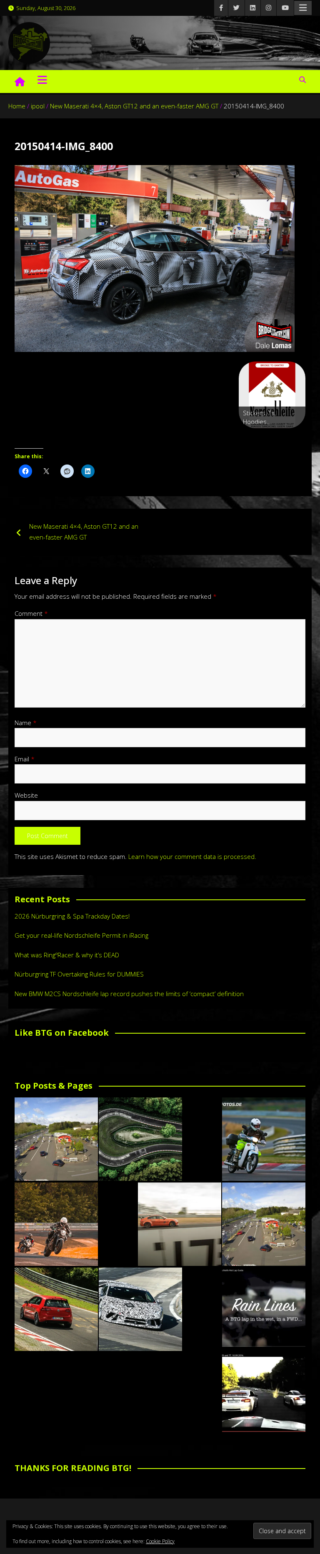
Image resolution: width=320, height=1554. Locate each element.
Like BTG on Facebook (62, 1032)
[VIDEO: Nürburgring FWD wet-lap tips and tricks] (263, 1309)
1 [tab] (253, 437)
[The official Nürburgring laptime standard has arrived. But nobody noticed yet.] (179, 1224)
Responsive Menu (303, 8)
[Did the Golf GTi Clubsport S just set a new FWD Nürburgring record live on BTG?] (56, 1309)
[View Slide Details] (272, 395)
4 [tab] (282, 437)
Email (25, 759)
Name (26, 722)
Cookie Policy (160, 1541)
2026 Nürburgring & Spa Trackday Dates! (72, 916)
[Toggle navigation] (42, 79)
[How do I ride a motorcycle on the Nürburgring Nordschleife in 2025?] (56, 1224)
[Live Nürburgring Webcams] (56, 1139)
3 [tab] (272, 437)
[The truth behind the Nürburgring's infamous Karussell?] (140, 1139)
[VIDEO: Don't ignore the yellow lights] (263, 1394)
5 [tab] (291, 437)
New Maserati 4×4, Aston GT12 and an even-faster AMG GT (83, 531)
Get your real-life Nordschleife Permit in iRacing (81, 935)
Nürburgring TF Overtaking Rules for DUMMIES (79, 974)
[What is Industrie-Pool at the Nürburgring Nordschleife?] (140, 1309)
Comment (31, 613)
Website (26, 795)
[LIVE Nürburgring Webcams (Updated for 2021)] (263, 1224)
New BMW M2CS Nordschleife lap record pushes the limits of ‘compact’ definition (129, 993)
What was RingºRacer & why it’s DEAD (67, 955)
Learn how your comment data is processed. (192, 856)
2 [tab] (262, 437)
